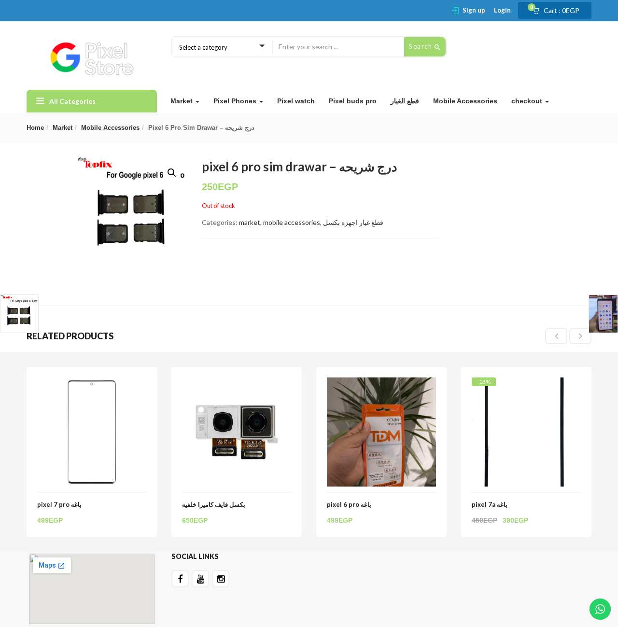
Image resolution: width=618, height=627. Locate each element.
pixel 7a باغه (489, 504)
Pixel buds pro (353, 101)
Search (422, 46)
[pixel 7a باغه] (526, 386)
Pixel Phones (235, 101)
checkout (527, 101)
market (62, 127)
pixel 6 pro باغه (349, 504)
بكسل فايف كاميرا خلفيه (213, 504)
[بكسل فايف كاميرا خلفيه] (236, 383)
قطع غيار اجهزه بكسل (353, 222)
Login (502, 10)
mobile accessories (110, 127)
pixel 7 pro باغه (59, 504)
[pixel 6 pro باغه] (381, 383)
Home (35, 127)
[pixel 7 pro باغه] (91, 383)
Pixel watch (296, 101)
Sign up (474, 10)
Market (182, 101)
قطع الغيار (405, 101)
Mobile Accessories (465, 101)
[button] (559, 10)
